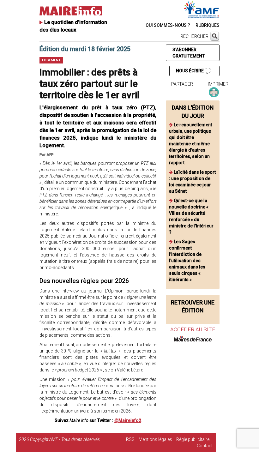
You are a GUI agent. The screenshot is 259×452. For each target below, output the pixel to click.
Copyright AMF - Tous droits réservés (65, 439)
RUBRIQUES (208, 25)
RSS (130, 439)
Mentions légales (155, 439)
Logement (51, 60)
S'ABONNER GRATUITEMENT (188, 52)
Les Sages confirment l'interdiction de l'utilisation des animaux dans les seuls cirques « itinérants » (187, 260)
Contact (205, 445)
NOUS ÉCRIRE (190, 70)
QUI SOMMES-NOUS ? (168, 25)
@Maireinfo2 (127, 420)
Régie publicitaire (192, 439)
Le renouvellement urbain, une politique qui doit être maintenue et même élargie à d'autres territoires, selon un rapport (190, 143)
